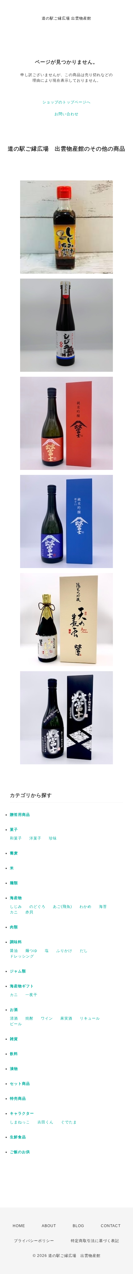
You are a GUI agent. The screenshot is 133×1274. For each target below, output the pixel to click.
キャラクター (22, 1113)
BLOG (78, 1226)
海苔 (103, 906)
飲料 (14, 1054)
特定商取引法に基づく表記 (95, 1241)
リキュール (90, 1018)
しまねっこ (20, 1122)
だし (84, 951)
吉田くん (45, 1122)
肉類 (14, 927)
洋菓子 (35, 838)
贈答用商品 (20, 814)
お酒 (14, 1010)
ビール (16, 1024)
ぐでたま (69, 1122)
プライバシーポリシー (34, 1241)
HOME (19, 1226)
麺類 (14, 883)
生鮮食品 (18, 1137)
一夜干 (31, 995)
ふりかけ (64, 951)
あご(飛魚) (62, 906)
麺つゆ (31, 951)
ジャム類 (18, 971)
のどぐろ (37, 906)
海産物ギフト (22, 986)
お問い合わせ (66, 114)
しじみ (16, 906)
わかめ (85, 906)
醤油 (14, 951)
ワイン (47, 1018)
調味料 (16, 942)
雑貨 (14, 1039)
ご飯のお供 (20, 1152)
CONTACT (111, 1226)
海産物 (16, 898)
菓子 (14, 829)
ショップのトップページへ (66, 102)
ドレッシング (22, 956)
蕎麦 (14, 853)
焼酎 (29, 1018)
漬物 (14, 1069)
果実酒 (66, 1018)
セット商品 (20, 1083)
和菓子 (16, 838)
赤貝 (29, 912)
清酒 (14, 1018)
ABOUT (49, 1226)
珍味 (53, 838)
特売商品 (18, 1098)
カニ (14, 912)
